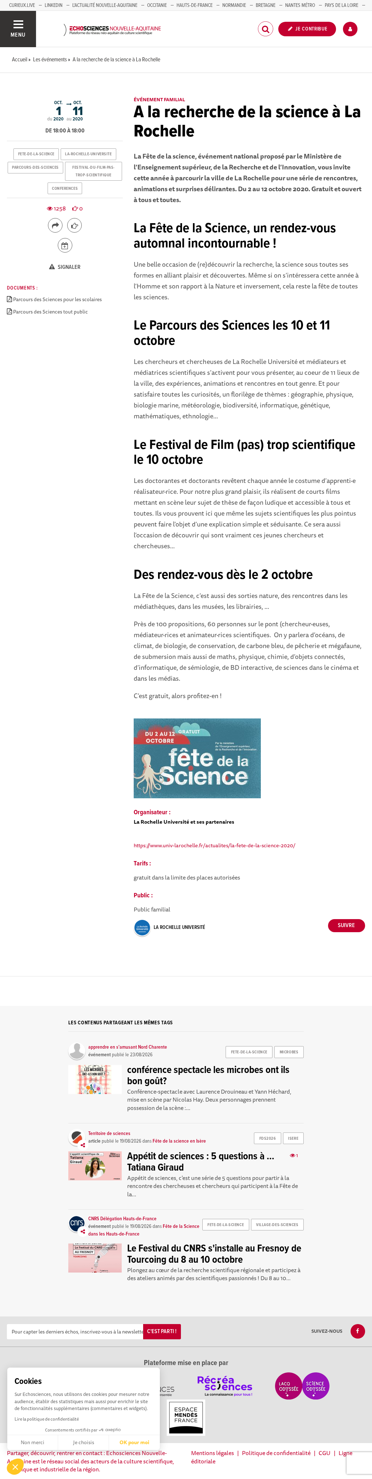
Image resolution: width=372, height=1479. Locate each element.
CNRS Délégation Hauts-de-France (122, 1219)
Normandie (234, 5)
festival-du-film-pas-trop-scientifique (93, 171)
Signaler (69, 267)
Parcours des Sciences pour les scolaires (57, 299)
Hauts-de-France (195, 5)
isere (293, 1138)
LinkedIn (53, 5)
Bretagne (265, 5)
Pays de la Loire (341, 5)
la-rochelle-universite (88, 154)
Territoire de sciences (109, 1133)
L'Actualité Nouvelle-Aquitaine (104, 5)
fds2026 (267, 1138)
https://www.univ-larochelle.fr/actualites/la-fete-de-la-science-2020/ (214, 845)
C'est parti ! (162, 1331)
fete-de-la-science (36, 154)
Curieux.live (22, 5)
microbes (289, 1052)
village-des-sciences (277, 1225)
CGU (325, 1453)
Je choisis (83, 1442)
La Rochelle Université (179, 927)
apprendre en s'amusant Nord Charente (127, 1047)
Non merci (32, 1442)
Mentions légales (212, 1453)
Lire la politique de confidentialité (47, 1419)
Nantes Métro (300, 5)
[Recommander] (74, 225)
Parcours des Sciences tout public (50, 312)
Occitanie (157, 5)
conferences (65, 188)
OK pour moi (134, 1442)
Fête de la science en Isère (179, 1141)
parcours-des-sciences (35, 167)
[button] (15, 1466)
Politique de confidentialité (276, 1453)
